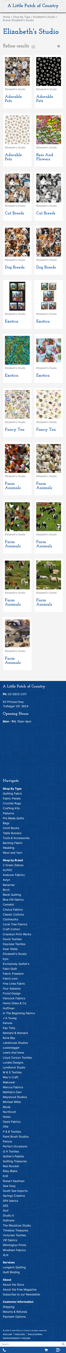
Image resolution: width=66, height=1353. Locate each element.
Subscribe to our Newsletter (21, 1294)
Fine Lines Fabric (14, 983)
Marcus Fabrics (13, 1087)
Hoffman (8, 1008)
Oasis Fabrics (12, 1121)
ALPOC (7, 870)
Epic (6, 959)
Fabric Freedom (13, 973)
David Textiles (12, 939)
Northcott (9, 1112)
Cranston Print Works (17, 934)
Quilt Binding (11, 1272)
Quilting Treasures (15, 1161)
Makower (9, 1082)
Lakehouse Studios (15, 1042)
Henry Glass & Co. (15, 1003)
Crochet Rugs (12, 803)
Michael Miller (12, 1102)
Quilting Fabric (12, 793)
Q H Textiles (11, 1151)
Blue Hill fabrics (13, 899)
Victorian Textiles (14, 1235)
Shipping (8, 1307)
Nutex (7, 1116)
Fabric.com (10, 978)
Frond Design (12, 993)
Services (9, 1262)
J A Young (10, 1018)
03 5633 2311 (17, 694)
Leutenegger (11, 1047)
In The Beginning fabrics (19, 1013)
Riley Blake (10, 1171)
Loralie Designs (13, 1062)
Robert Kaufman (13, 1181)
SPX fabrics (10, 1200)
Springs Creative (14, 1195)
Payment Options (14, 1316)
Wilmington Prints (14, 1245)
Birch (6, 889)
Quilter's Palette (13, 1156)
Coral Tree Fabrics (15, 924)
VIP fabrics (10, 1240)
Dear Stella (10, 949)
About (7, 1279)
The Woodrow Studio (17, 1225)
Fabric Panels (12, 798)
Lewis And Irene (13, 1052)
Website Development (11, 1338)
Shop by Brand (13, 860)
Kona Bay (9, 1038)
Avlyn (6, 880)
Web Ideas (26, 1338)
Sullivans (8, 1220)
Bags (6, 823)
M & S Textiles (12, 1072)
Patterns (8, 813)
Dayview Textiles (14, 944)
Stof (5, 1210)
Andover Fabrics (14, 875)
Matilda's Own (12, 1092)
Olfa (5, 1126)
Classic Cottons (13, 914)
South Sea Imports (15, 1191)
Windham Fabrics (14, 1250)
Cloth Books (11, 828)
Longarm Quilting (14, 1267)
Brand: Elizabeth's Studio (18, 20)
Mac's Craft (10, 1077)
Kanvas (7, 1023)
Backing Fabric (13, 843)
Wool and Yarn (12, 852)
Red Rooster (11, 1166)
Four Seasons (12, 988)
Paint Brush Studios (16, 1136)
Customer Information (18, 1301)
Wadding (8, 847)
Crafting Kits (11, 808)
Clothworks (10, 919)
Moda (6, 1107)
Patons (7, 1141)
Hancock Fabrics (14, 998)
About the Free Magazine (19, 1289)
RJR (5, 1176)
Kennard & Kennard (15, 1033)
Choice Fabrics (13, 909)
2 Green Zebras (13, 865)
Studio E (8, 1215)
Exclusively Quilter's (16, 964)
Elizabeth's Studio (44, 17)
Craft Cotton (11, 929)
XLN (5, 1255)
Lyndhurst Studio (14, 1067)
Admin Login (7, 1334)
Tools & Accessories (16, 838)
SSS (5, 1205)
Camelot (8, 904)
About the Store (13, 1284)
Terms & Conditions (35, 1334)
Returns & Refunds (15, 1311)
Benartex (9, 885)
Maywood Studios (15, 1097)
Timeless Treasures (15, 1230)
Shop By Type (21, 17)
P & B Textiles (12, 1131)
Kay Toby (9, 1028)
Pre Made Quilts (13, 818)
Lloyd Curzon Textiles (17, 1057)
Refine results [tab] (16, 46)
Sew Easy (9, 1186)
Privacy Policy (20, 1334)
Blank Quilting (12, 894)
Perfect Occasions (15, 1146)
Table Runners (12, 833)
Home (6, 17)
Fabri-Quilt (10, 968)
